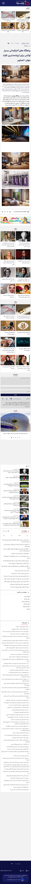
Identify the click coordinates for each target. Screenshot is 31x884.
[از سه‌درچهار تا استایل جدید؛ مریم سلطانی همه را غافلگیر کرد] (23, 272)
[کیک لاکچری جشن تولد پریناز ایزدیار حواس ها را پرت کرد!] (23, 289)
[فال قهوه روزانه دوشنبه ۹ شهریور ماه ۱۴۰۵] (8, 25)
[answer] (11, 399)
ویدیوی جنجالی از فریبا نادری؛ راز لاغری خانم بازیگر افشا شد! (16, 561)
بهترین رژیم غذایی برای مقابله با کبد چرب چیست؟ (19, 789)
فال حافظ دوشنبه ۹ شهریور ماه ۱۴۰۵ (23, 31)
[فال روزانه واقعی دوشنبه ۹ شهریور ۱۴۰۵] (23, 342)
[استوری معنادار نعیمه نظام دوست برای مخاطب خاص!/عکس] (8, 254)
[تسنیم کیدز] (15, 220)
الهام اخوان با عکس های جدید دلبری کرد (8, 367)
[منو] (3, 3)
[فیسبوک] (7, 212)
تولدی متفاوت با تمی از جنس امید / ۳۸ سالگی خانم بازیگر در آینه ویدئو (15, 643)
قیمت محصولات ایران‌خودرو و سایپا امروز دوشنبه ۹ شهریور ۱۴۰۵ (10, 498)
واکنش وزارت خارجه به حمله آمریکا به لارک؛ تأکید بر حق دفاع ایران (16, 762)
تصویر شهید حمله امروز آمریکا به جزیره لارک (19, 584)
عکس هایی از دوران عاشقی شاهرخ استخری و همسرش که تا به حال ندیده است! (8, 350)
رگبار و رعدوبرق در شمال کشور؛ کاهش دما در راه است (11, 504)
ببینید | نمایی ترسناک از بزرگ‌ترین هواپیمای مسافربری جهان (17, 775)
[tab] (19, 437)
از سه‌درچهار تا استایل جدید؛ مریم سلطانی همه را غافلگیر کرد (23, 280)
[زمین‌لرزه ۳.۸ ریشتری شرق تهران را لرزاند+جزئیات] (8, 14)
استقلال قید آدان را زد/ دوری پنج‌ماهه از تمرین (19, 744)
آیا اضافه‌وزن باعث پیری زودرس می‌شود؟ (20, 787)
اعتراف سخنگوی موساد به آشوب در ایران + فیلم (19, 634)
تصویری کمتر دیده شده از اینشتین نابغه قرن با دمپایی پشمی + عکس (24, 244)
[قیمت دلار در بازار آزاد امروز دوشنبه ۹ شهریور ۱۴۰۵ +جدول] (24, 511)
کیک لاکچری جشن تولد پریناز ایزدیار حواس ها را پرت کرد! (24, 296)
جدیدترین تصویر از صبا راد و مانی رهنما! (8, 296)
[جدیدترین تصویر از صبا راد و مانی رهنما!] (8, 289)
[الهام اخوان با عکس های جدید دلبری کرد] (8, 360)
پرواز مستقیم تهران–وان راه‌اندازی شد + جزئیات (19, 719)
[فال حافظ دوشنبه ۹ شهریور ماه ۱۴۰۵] (23, 25)
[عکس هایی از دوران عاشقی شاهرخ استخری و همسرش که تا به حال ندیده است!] (8, 342)
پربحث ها (5, 531)
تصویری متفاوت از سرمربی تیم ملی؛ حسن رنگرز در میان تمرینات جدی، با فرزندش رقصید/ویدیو (10, 524)
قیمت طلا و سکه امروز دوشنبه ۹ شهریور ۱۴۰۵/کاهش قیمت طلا (23, 20)
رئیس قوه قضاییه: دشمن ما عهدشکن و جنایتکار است (18, 672)
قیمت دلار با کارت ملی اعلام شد (22, 571)
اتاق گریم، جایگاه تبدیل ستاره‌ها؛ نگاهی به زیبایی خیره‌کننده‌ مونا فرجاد (23, 368)
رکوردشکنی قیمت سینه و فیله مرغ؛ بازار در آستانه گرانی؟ (17, 707)
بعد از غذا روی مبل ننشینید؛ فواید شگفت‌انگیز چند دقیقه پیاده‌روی (15, 785)
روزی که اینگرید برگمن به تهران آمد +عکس (8, 280)
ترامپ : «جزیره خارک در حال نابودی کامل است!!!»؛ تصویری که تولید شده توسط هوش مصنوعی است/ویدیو (11, 517)
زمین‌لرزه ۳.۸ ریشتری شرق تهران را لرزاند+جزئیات (8, 20)
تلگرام (23, 870)
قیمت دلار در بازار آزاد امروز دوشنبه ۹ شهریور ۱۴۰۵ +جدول (11, 511)
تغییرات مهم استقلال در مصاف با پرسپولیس (20, 629)
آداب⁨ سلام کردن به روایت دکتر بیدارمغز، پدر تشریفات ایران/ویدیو (11, 491)
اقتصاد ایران (27, 596)
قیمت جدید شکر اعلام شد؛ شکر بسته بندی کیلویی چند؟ (17, 717)
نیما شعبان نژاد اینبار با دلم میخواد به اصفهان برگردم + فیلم (17, 648)
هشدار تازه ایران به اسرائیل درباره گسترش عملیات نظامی (16, 581)
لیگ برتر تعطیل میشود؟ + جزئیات (12, 477)
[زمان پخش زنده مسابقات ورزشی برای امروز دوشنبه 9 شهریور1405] (24, 485)
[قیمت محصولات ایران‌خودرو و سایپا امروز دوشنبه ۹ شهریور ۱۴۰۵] (24, 498)
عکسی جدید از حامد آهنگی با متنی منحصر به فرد (24, 262)
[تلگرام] (5, 212)
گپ (28, 870)
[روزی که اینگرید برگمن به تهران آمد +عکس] (8, 272)
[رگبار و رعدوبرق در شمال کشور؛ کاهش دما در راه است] (24, 504)
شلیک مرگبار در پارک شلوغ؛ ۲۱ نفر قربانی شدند (19, 563)
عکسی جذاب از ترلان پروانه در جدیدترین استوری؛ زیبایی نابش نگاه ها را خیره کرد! (8, 244)
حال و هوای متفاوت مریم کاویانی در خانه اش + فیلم (18, 657)
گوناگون (27, 8)
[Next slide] (28, 422)
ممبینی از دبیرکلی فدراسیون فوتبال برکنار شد (20, 710)
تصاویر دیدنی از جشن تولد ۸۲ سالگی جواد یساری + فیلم (16, 579)
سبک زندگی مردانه (26, 601)
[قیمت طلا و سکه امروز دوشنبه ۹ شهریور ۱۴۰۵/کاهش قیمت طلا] (23, 14)
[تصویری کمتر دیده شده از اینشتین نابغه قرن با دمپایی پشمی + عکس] (23, 236)
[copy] (28, 211)
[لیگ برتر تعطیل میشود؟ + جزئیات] (24, 478)
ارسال (15, 395)
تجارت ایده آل (27, 604)
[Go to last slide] (2, 422)
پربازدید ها (24, 531)
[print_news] (10, 212)
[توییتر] (2, 212)
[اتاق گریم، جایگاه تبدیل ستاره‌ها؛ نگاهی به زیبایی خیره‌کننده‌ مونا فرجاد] (23, 360)
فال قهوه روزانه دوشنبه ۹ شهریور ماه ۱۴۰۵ (8, 31)
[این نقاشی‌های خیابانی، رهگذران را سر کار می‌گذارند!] (15, 422)
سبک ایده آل (27, 599)
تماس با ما (17, 864)
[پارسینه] (22, 3)
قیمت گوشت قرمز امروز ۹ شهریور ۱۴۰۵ (21, 712)
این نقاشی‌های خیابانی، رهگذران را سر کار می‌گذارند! (15, 433)
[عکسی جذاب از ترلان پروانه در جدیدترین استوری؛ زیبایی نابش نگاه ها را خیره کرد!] (8, 236)
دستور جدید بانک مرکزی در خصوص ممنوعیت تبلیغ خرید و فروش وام (15, 640)
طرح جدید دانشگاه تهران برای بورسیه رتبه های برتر (19, 670)
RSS (12, 864)
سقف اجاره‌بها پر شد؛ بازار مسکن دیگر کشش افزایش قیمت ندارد (16, 735)
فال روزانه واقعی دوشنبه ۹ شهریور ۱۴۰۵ (24, 349)
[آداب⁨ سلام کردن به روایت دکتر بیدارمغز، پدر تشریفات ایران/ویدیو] (24, 491)
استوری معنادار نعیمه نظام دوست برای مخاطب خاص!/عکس (8, 262)
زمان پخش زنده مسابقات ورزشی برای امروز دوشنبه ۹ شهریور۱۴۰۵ (11, 485)
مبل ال (28, 609)
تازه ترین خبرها (26, 606)
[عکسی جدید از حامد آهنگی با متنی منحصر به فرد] (23, 254)
